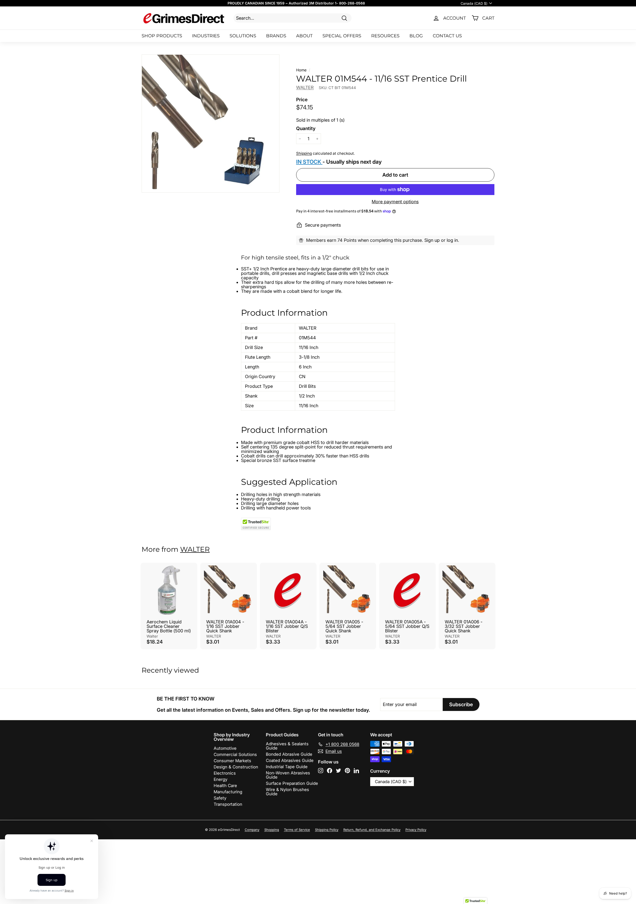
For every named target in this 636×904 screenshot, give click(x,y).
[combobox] (293, 18)
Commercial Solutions (235, 754)
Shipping (304, 153)
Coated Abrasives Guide (290, 760)
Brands (276, 36)
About (304, 36)
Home (301, 70)
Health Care (225, 785)
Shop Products (162, 36)
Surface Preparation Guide (292, 783)
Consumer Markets (232, 760)
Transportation (228, 804)
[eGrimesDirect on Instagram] (320, 770)
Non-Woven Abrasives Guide (288, 775)
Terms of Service (297, 830)
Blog (416, 36)
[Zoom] (210, 123)
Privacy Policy (415, 830)
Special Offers (341, 36)
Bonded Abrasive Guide (289, 754)
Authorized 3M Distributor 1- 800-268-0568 (327, 3)
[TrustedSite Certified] (256, 524)
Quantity (306, 128)
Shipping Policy (326, 830)
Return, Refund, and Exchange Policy (371, 830)
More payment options (395, 202)
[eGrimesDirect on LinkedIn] (356, 770)
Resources (385, 36)
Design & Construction (236, 766)
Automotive (225, 748)
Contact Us (447, 36)
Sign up (432, 240)
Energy (220, 779)
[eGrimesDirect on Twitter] (338, 770)
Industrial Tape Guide (287, 766)
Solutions (243, 36)
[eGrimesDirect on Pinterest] (347, 770)
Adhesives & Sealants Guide (287, 746)
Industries (206, 36)
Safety (220, 798)
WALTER (305, 87)
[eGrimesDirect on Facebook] (329, 770)
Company (252, 830)
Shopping (271, 830)
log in (452, 240)
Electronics (225, 773)
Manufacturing (228, 791)
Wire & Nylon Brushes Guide (287, 791)
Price (302, 99)
